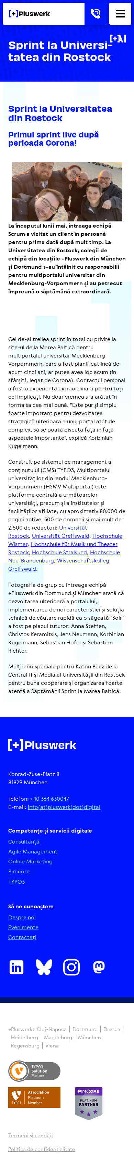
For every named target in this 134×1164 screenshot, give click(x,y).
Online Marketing (30, 861)
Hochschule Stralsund (59, 552)
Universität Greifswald (60, 535)
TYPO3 (16, 881)
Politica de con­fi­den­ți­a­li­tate (41, 1149)
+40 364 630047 (49, 798)
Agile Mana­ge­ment (32, 851)
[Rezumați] (118, 39)
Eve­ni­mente (23, 927)
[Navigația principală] (120, 14)
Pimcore (19, 871)
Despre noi (22, 917)
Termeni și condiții (30, 1135)
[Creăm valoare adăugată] (29, 14)
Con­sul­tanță (24, 841)
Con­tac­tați (22, 937)
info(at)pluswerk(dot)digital (64, 807)
